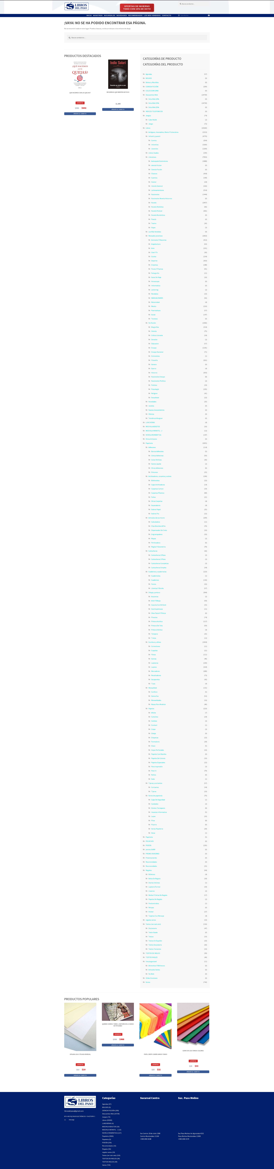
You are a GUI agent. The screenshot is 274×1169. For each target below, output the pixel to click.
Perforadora (155, 543)
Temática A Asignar (155, 418)
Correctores (155, 646)
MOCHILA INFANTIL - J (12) (111, 1130)
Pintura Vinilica (156, 630)
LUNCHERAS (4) (108, 1123)
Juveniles (154, 149)
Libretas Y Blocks (157, 588)
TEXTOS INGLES (151, 957)
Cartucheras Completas (160, 563)
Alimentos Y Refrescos (156, 966)
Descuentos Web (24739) (111, 1114)
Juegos (148, 115)
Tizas (153, 684)
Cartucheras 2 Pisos (158, 555)
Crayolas (154, 650)
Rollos (153, 775)
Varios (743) (106, 1165)
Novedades (122, 15)
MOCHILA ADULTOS (153, 426)
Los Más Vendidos (152, 15)
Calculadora (155, 522)
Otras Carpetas (156, 501)
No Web (151, 974)
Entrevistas (155, 356)
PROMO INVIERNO (152, 854)
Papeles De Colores (158, 758)
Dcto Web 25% (153, 107)
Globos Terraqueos (158, 808)
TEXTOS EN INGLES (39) (111, 1158)
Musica (153, 306)
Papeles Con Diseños (158, 754)
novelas (151, 406)
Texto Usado (153, 932)
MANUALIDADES (157, 298)
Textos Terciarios (154, 949)
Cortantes (155, 787)
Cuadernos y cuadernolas (157, 572)
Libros (148, 128)
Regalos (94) (106, 1149)
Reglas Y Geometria (158, 547)
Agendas (149, 74)
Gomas (153, 659)
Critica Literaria (157, 335)
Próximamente (151, 858)
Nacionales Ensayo (158, 377)
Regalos (149, 870)
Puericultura (155, 310)
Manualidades (156, 700)
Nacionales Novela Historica (161, 198)
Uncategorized (151, 961)
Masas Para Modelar (158, 704)
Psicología (155, 389)
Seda (153, 779)
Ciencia (153, 331)
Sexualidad (155, 397)
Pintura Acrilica (156, 621)
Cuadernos (155, 580)
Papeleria (149, 443)
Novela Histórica (157, 207)
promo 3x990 (150, 849)
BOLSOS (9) (106, 1107)
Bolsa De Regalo (154, 878)
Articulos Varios (154, 970)
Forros (153, 584)
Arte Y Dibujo (156, 601)
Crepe (153, 729)
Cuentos (154, 178)
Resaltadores (156, 675)
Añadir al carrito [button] (80, 113)
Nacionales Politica (158, 381)
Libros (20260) (107, 1120)
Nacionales (155, 194)
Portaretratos (153, 903)
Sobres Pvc (155, 514)
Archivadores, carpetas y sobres (159, 476)
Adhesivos (152, 447)
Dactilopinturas (157, 609)
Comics (154, 140)
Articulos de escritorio (156, 518)
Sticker (151, 912)
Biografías (155, 327)
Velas (153, 833)
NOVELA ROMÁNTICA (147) (111, 1133)
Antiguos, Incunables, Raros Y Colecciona (163, 132)
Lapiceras (154, 663)
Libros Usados (153, 153)
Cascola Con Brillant (158, 605)
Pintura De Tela (157, 626)
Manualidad (152, 688)
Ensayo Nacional (157, 352)
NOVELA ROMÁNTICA (153, 435)
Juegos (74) (106, 1117)
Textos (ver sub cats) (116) (111, 1155)
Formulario (155, 742)
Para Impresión (156, 766)
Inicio (89, 15)
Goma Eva (155, 696)
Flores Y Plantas (157, 269)
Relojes (151, 907)
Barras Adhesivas (157, 451)
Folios (153, 497)
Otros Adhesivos (157, 468)
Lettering (154, 290)
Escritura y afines (154, 642)
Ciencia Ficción (156, 169)
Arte (152, 248)
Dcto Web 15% (153, 103)
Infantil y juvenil (154, 136)
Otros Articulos (151, 439)
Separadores (155, 505)
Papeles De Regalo (155, 899)
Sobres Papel (156, 509)
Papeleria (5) (106, 1139)
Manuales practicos (155, 236)
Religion (154, 393)
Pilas (153, 820)
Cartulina (154, 717)
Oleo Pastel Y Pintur (158, 613)
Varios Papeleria (157, 829)
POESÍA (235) (107, 1142)
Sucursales (109, 15)
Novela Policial (156, 211)
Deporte (154, 261)
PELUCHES (150, 841)
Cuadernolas (155, 576)
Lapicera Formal (154, 887)
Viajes (153, 227)
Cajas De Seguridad (158, 800)
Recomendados (135, 15)
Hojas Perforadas (157, 750)
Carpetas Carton (157, 489)
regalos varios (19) (108, 1152)
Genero (154, 364)
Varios (148, 982)
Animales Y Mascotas (158, 240)
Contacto (166, 15)
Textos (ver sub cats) (153, 924)
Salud (153, 315)
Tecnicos (154, 319)
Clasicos (154, 173)
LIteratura (152, 157)
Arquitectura (155, 244)
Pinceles (154, 617)
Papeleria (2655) (108, 1136)
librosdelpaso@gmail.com (74, 1111)
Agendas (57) (106, 1104)
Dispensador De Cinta (159, 530)
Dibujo (153, 733)
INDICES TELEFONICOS (154, 111)
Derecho (154, 339)
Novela (153, 203)
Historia (154, 373)
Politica (154, 385)
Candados (154, 804)
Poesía (153, 219)
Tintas (153, 638)
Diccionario (152, 928)
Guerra (153, 368)
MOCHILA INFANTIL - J (154, 431)
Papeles (151, 708)
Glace (153, 746)
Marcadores (155, 671)
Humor (153, 182)
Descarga (71, 1120)
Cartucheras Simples (158, 567)
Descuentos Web (152, 95)
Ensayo (153, 348)
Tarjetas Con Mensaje (156, 916)
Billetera (151, 874)
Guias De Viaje (156, 277)
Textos (150, 936)
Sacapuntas (155, 679)
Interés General (157, 186)
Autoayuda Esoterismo (159, 161)
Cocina (153, 256)
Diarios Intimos (154, 883)
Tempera (154, 634)
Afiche (153, 713)
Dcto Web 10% (153, 99)
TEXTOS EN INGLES (153, 953)
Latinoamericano (157, 190)
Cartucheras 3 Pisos (158, 559)
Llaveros (151, 891)
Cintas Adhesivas (157, 455)
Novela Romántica (158, 215)
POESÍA (148, 845)
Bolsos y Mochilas (152, 82)
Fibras (153, 654)
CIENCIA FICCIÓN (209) (110, 1110)
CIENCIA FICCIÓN (152, 86)
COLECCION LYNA (152, 91)
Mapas (153, 538)
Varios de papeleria (155, 796)
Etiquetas (154, 737)
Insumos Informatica (159, 812)
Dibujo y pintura (154, 592)
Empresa (154, 265)
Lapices (154, 667)
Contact (154, 725)
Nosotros (98, 15)
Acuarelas (154, 596)
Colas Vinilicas (156, 460)
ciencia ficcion (156, 165)
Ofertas (151, 414)
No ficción (152, 323)
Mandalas (154, 294)
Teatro (153, 223)
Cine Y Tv (154, 252)
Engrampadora (156, 534)
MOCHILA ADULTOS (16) (110, 1126)
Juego (150, 124)
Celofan (154, 721)
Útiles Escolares (151, 978)
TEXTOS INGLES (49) (109, 1162)
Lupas (153, 816)
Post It (153, 771)
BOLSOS (149, 78)
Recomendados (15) (109, 1146)
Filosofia (154, 360)
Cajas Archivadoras (158, 485)
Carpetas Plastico (157, 493)
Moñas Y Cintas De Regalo (157, 895)
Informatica (155, 285)
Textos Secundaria (155, 945)
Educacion (155, 344)
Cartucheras (152, 551)
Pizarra (154, 824)
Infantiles (155, 145)
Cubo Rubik (152, 120)
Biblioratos (155, 480)
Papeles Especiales (158, 762)
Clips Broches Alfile (158, 526)
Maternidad (155, 302)
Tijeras (153, 791)
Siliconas (154, 472)
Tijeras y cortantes (155, 783)
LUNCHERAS (150, 422)
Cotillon (154, 692)
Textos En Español (155, 941)
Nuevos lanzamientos (156, 410)
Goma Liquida (156, 464)
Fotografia (155, 273)
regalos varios (151, 920)
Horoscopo (155, 281)
